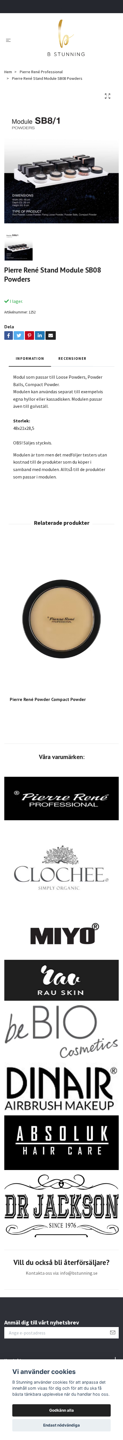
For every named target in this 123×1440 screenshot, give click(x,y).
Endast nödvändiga (61, 1425)
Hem (8, 71)
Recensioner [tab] (72, 358)
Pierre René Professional (41, 71)
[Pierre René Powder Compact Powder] (61, 618)
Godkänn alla (61, 1410)
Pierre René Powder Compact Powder (48, 699)
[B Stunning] (66, 39)
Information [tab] (30, 358)
